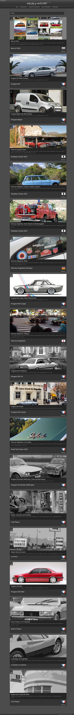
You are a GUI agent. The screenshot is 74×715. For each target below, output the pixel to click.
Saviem (53, 623)
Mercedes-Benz (36, 188)
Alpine (12, 660)
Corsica (44, 151)
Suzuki (52, 188)
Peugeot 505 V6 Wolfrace (19, 371)
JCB (38, 516)
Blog (19, 115)
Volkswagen (21, 44)
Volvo (26, 44)
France (22, 372)
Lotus (44, 660)
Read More (63, 51)
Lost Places (42, 516)
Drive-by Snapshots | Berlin (19, 261)
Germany (41, 262)
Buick (32, 151)
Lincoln (34, 225)
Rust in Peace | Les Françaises (20, 622)
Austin (12, 151)
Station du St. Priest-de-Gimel (20, 694)
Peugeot (23, 115)
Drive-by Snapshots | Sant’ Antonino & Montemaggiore (27, 224)
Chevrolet (36, 151)
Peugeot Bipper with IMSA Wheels (21, 114)
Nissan (41, 188)
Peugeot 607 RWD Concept (19, 78)
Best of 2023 (15, 41)
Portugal (44, 408)
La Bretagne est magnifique (19, 659)
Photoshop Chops (29, 115)
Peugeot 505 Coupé (17, 406)
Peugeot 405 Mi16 (16, 586)
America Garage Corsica (18, 149)
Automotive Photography (20, 151)
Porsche (13, 44)
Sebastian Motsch (34, 44)
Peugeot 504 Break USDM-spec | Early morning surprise (28, 479)
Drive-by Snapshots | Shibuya (20, 334)
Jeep (59, 151)
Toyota (16, 44)
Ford (57, 151)
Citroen (40, 151)
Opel (48, 262)
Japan (36, 335)
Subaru (57, 335)
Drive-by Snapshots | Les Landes (21, 442)
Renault (49, 188)
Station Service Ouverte (18, 552)
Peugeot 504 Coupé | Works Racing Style (23, 298)
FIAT (31, 188)
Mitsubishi (39, 225)
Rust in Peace (49, 623)
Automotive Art (14, 115)
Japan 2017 (40, 335)
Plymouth (49, 335)
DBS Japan (23, 335)
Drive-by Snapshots (51, 151)
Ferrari (38, 660)
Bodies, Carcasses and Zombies (21, 515)
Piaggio (55, 262)
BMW (29, 151)
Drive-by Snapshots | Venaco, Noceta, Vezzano (25, 187)
